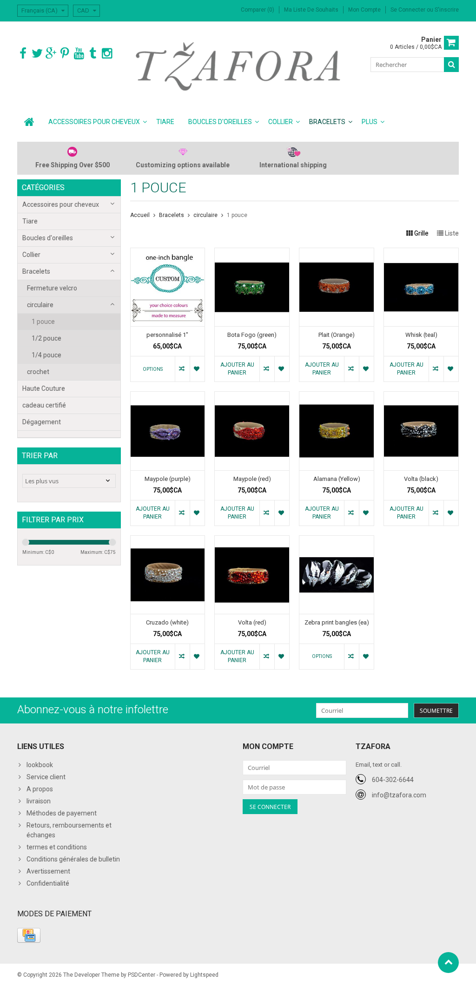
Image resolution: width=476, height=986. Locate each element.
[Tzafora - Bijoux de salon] (238, 66)
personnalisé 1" (167, 334)
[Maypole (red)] (252, 396)
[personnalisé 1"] (168, 252)
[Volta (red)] (252, 540)
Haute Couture (43, 388)
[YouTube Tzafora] (79, 53)
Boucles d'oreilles (220, 121)
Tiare (165, 121)
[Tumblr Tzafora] (93, 53)
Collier (280, 121)
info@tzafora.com (399, 795)
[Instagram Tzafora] (106, 53)
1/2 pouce (46, 338)
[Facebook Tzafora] (23, 53)
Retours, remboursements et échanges (69, 830)
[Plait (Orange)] (336, 252)
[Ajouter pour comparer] (182, 368)
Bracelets (327, 121)
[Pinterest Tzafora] (65, 53)
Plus (369, 121)
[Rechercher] (451, 64)
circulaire (40, 305)
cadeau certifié (44, 405)
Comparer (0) (257, 10)
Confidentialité (47, 883)
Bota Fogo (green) (252, 334)
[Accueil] (29, 122)
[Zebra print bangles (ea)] (336, 540)
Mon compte (364, 10)
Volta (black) (421, 478)
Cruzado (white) (167, 622)
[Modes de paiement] (28, 935)
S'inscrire (447, 10)
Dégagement (41, 422)
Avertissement (48, 871)
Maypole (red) (252, 478)
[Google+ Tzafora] (51, 53)
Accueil (140, 215)
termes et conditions (56, 847)
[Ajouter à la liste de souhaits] (197, 368)
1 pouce (43, 321)
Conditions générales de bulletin (73, 859)
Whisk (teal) (421, 334)
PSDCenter (141, 975)
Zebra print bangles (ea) (336, 622)
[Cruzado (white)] (168, 540)
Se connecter (408, 10)
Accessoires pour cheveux (94, 121)
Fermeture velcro (52, 288)
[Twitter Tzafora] (37, 53)
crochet (38, 371)
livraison (38, 801)
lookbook (39, 765)
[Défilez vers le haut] (448, 962)
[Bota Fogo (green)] (252, 252)
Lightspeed (204, 975)
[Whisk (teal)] (421, 252)
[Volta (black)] (421, 396)
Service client (46, 777)
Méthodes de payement (61, 813)
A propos (39, 789)
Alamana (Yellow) (336, 478)
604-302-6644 (393, 779)
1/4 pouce (46, 355)
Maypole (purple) (168, 478)
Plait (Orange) (336, 334)
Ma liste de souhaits (311, 10)
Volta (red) (252, 622)
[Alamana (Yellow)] (336, 396)
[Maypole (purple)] (168, 396)
